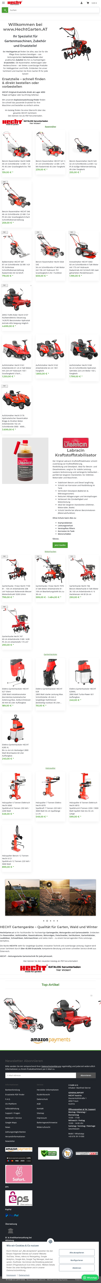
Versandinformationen (15, 1136)
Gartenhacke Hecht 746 (79, 586)
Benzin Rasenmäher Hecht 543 (83, 161)
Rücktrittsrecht (43, 1094)
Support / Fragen (12, 1113)
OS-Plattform (11, 1104)
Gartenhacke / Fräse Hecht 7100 (16, 586)
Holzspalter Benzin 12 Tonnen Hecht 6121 (15, 857)
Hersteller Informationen (48, 1090)
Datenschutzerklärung (51, 1066)
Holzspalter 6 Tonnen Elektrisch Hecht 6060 (16, 804)
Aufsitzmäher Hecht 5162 (47, 365)
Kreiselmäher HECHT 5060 (80, 262)
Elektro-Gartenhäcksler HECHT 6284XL (82, 690)
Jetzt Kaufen (60, 545)
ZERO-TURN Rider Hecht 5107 (15, 315)
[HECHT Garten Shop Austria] (15, 3)
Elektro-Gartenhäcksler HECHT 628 (49, 690)
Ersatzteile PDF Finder (14, 1094)
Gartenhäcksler (50, 654)
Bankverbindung (12, 1090)
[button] (82, 3)
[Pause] (49, 884)
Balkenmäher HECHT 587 (13, 262)
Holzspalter (50, 768)
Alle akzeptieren (77, 1252)
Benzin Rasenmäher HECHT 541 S (50, 161)
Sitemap (40, 1113)
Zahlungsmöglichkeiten (15, 1132)
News (7, 1127)
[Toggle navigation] (3, 1)
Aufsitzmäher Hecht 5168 (80, 365)
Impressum (11, 1275)
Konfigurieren (77, 1260)
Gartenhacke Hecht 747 (12, 636)
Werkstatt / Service (13, 1118)
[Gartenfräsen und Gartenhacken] (76, 44)
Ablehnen (76, 1268)
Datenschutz (24, 1275)
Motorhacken (50, 551)
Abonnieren (86, 1075)
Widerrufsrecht (43, 1127)
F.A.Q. (7, 1099)
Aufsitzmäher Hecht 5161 (13, 365)
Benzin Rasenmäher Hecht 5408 (16, 161)
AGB (39, 1104)
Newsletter (10, 1141)
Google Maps (11, 1122)
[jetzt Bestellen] (25, 460)
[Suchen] (5, 10)
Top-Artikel (50, 985)
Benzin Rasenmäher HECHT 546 (16, 211)
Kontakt (40, 1108)
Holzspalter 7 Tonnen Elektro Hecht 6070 (48, 804)
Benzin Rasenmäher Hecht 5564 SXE (50, 263)
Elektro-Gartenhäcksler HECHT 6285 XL (15, 746)
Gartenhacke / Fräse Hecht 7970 (50, 586)
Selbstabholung (12, 1108)
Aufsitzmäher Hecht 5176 (13, 415)
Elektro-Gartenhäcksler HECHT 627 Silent (15, 690)
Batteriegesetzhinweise (47, 1122)
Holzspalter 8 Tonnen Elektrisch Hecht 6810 (83, 804)
